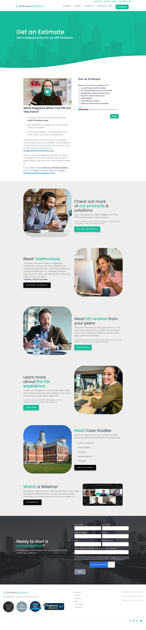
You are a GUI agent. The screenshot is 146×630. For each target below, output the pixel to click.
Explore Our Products (87, 229)
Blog (76, 601)
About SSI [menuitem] (98, 1)
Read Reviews (83, 347)
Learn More (31, 407)
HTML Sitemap (127, 596)
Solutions (66, 6)
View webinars (32, 502)
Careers (77, 595)
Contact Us (88, 6)
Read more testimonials (37, 285)
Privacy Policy (127, 600)
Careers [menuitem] (107, 1)
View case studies (85, 467)
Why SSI (77, 6)
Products (77, 598)
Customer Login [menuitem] (124, 1)
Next (114, 116)
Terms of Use (138, 600)
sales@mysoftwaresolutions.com (39, 173)
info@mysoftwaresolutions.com (27, 597)
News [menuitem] (114, 1)
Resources (102, 6)
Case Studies (79, 604)
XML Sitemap (138, 596)
